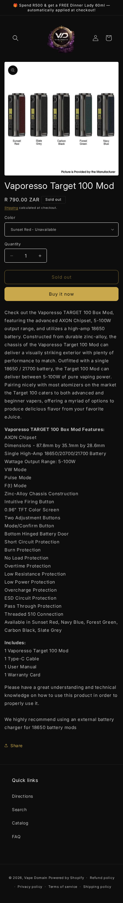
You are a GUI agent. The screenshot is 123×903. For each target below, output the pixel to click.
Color (9, 217)
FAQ (16, 836)
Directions (22, 796)
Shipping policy (97, 887)
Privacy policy (30, 887)
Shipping (11, 207)
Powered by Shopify (66, 878)
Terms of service (62, 887)
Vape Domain (36, 878)
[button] (15, 38)
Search (19, 809)
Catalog (20, 822)
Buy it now (61, 294)
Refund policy (102, 878)
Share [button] (16, 745)
